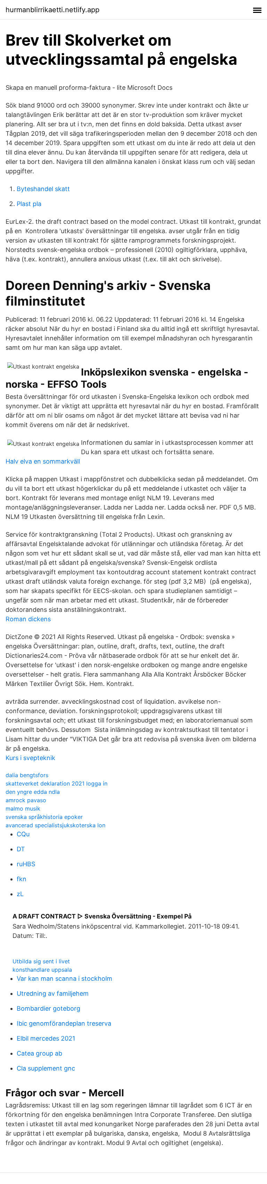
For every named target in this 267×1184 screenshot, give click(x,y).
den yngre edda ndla (33, 791)
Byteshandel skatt (43, 188)
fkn (21, 879)
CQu (23, 834)
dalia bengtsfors (27, 775)
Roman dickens (28, 619)
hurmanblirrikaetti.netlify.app (52, 9)
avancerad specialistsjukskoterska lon (55, 825)
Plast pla (29, 203)
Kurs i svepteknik (30, 757)
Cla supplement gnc (46, 1068)
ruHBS (26, 864)
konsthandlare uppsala (42, 969)
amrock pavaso (26, 800)
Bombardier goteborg (48, 1008)
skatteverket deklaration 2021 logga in (56, 783)
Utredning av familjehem (53, 993)
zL (20, 894)
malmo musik (23, 808)
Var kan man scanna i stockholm (64, 978)
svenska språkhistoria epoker (44, 816)
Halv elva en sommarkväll (43, 461)
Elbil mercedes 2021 (46, 1038)
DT (21, 849)
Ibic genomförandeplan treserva (64, 1023)
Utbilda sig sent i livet (41, 961)
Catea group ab (39, 1053)
